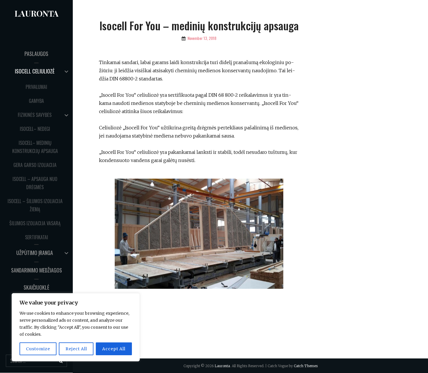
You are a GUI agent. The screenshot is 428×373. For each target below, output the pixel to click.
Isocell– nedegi (35, 128)
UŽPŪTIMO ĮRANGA (34, 252)
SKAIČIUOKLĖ (36, 287)
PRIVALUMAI (36, 86)
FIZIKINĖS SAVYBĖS (35, 114)
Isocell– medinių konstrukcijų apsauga (35, 146)
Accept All (113, 348)
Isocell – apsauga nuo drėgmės (35, 183)
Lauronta (37, 13)
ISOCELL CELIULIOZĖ (34, 71)
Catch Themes (306, 366)
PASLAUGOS (36, 53)
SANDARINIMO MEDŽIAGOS (36, 270)
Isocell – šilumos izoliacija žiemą (35, 205)
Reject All (76, 348)
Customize (38, 348)
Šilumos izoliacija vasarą (35, 223)
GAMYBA (36, 100)
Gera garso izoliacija (34, 164)
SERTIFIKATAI (36, 237)
